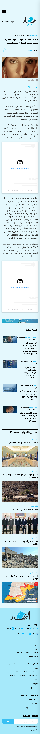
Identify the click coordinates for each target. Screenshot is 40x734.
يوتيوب (17, 628)
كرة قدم (35, 671)
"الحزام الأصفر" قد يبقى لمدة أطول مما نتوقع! (21, 577)
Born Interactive (22, 730)
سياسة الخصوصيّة (32, 708)
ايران (36, 645)
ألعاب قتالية (22, 675)
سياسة (36, 652)
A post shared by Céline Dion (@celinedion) (20, 190)
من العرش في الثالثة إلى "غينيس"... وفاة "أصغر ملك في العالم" (30, 372)
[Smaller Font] (35, 87)
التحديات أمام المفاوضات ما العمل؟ (23, 442)
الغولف (12, 675)
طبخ (14, 691)
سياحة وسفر (34, 695)
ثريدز (27, 634)
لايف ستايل (34, 688)
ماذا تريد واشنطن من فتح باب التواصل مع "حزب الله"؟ (20, 476)
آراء (28, 664)
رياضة (36, 668)
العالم (34, 361)
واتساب (19, 633)
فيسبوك (26, 628)
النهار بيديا (34, 703)
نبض (34, 634)
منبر (22, 664)
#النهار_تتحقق (33, 699)
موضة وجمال (23, 691)
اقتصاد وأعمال (33, 656)
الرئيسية (35, 640)
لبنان (35, 385)
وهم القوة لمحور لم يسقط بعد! (25, 509)
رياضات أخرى (34, 679)
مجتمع (28, 652)
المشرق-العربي (31, 337)
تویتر (34, 628)
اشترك (7, 721)
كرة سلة (26, 671)
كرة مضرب (17, 671)
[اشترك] (20, 321)
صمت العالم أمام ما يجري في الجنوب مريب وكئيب (20, 543)
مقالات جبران (13, 664)
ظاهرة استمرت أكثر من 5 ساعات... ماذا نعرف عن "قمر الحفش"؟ (28, 417)
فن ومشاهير (33, 35)
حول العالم (33, 407)
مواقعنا (7, 21)
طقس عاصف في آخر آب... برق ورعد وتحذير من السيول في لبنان (28, 395)
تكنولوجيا (35, 683)
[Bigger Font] (30, 87)
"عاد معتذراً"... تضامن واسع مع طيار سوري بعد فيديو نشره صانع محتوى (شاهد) (30, 348)
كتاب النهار (34, 439)
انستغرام (8, 628)
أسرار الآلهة (19, 652)
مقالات (36, 661)
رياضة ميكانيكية (33, 675)
